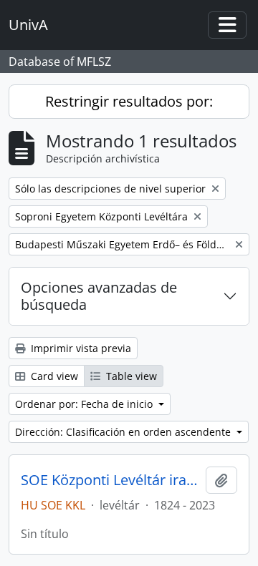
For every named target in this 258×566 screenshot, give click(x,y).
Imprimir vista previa (79, 348)
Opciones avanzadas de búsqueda (99, 296)
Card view (53, 376)
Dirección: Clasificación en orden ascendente (124, 432)
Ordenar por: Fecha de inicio (85, 404)
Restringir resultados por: (129, 101)
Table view (130, 376)
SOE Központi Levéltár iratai (110, 480)
